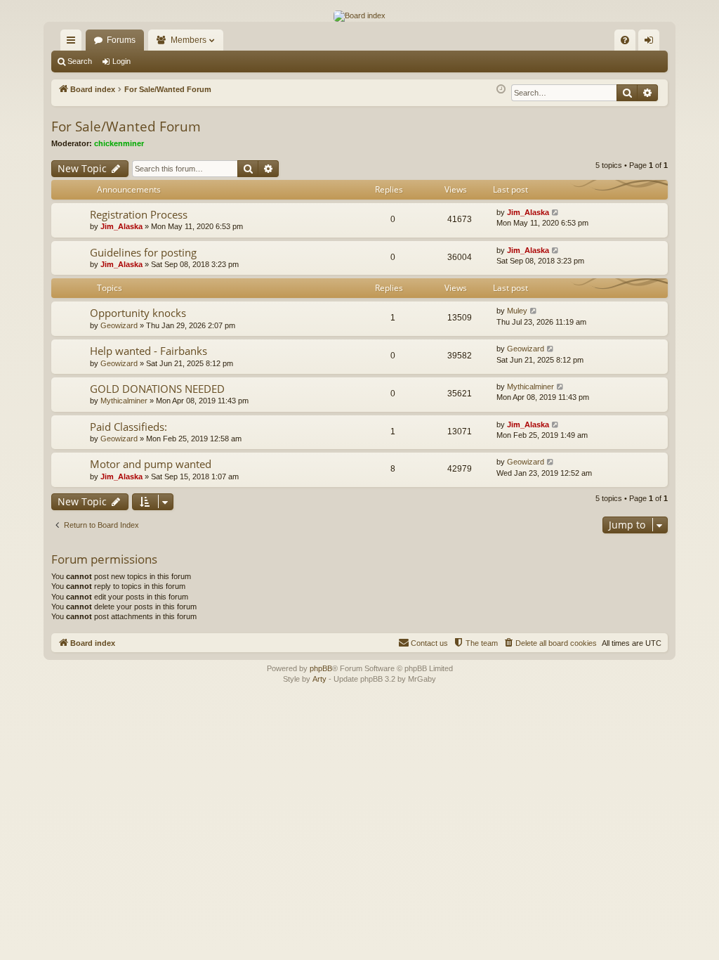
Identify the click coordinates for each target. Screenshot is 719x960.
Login (121, 61)
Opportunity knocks (138, 313)
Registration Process (138, 214)
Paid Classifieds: (128, 427)
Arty (319, 679)
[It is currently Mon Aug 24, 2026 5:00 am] (501, 90)
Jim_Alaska (121, 226)
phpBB (321, 668)
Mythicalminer (123, 400)
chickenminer (119, 143)
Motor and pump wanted (150, 464)
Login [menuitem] (651, 43)
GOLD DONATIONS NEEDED (157, 389)
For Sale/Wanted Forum (126, 126)
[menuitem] (624, 40)
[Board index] (359, 16)
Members (188, 40)
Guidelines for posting (143, 252)
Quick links (73, 43)
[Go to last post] (555, 212)
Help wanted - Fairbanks (148, 351)
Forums (121, 40)
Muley (517, 310)
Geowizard (119, 325)
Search (79, 61)
